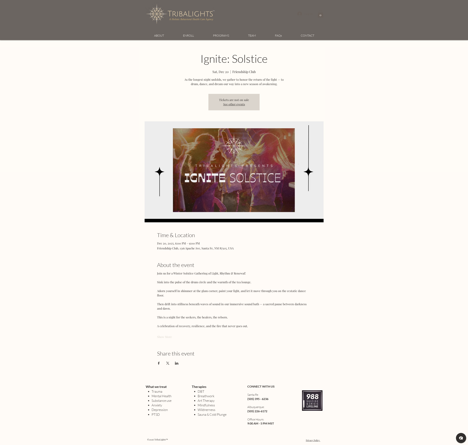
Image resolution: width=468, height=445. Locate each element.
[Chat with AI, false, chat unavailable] (461, 438)
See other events (234, 104)
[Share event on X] (167, 363)
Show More (164, 337)
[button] (320, 14)
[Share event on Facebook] (159, 363)
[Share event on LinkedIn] (176, 363)
